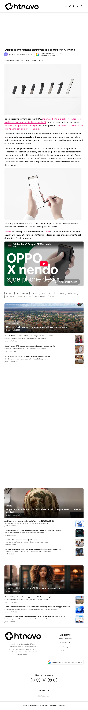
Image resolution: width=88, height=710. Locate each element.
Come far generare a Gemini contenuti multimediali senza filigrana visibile (32, 549)
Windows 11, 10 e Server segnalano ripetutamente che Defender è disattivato (34, 616)
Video (52, 297)
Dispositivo (47, 293)
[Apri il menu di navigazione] (66, 6)
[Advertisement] (44, 30)
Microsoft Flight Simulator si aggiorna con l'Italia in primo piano (36, 327)
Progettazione (24, 297)
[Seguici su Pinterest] (55, 680)
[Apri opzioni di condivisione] (61, 54)
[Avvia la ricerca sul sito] (82, 6)
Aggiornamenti (12, 323)
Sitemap (65, 647)
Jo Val (12, 54)
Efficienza (60, 293)
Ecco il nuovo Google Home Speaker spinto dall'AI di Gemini (27, 356)
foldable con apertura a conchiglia (21, 125)
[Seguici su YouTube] (50, 680)
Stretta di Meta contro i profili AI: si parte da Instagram (33, 588)
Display (35, 293)
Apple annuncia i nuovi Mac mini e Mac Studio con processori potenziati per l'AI (43, 510)
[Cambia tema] (70, 6)
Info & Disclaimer (65, 639)
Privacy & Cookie (65, 643)
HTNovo (45, 705)
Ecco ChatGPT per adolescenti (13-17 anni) (20, 540)
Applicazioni (11, 585)
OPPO (47, 231)
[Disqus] (44, 396)
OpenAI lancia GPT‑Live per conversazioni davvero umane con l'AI (29, 346)
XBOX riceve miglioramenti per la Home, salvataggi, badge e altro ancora (32, 530)
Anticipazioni (22, 293)
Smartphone (40, 297)
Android (9, 293)
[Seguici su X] (78, 6)
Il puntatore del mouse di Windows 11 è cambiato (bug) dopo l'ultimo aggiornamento (37, 607)
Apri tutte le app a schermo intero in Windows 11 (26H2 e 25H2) (29, 521)
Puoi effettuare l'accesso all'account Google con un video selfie (28, 336)
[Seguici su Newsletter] (44, 680)
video (8, 231)
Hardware (10, 297)
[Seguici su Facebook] (74, 6)
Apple (9, 506)
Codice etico (65, 651)
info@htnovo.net (44, 696)
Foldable (72, 293)
